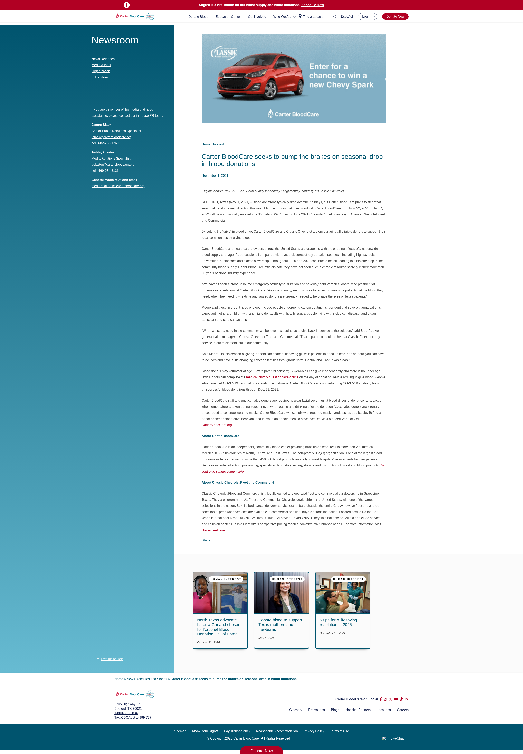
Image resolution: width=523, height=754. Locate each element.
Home (118, 679)
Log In (366, 16)
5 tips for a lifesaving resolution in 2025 (338, 622)
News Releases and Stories (147, 679)
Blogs (335, 710)
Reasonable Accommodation (277, 731)
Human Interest (213, 144)
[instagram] (385, 699)
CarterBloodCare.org (217, 425)
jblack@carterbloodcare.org (112, 137)
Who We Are (282, 16)
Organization (101, 71)
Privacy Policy (314, 731)
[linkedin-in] (406, 699)
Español (347, 16)
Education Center (228, 16)
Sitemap (180, 731)
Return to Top (112, 659)
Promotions (316, 710)
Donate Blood (198, 16)
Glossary (295, 710)
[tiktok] (401, 699)
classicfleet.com (213, 530)
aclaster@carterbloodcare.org (113, 164)
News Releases (103, 59)
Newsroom (115, 40)
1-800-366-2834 (126, 713)
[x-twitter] (390, 699)
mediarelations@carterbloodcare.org (118, 186)
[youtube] (396, 699)
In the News (100, 77)
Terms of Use (339, 731)
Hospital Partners (358, 710)
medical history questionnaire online (272, 377)
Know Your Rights (205, 731)
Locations (384, 710)
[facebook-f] (381, 699)
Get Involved (257, 16)
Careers (403, 710)
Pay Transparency (237, 731)
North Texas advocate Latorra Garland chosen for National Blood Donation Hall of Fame (218, 627)
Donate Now (395, 16)
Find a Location (314, 16)
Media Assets (101, 65)
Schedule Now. (312, 5)
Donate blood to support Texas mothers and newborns (280, 625)
